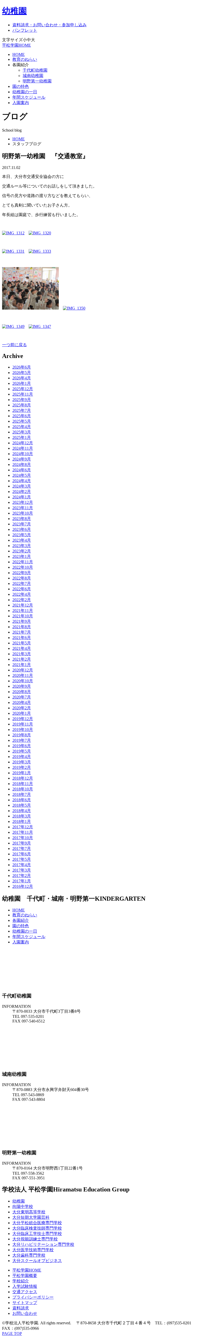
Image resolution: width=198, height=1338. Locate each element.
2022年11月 (22, 562)
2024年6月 (21, 470)
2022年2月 (21, 600)
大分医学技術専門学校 (33, 1250)
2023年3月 (21, 545)
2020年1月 (21, 713)
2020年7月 (21, 697)
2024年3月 (21, 486)
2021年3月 (21, 654)
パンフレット (24, 30)
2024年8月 (21, 464)
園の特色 (20, 86)
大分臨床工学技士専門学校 (37, 1233)
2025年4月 (21, 426)
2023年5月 (21, 535)
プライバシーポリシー (33, 1297)
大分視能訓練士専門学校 (35, 1239)
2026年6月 (21, 367)
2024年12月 (22, 443)
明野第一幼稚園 (37, 81)
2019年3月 (21, 762)
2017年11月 (22, 832)
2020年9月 (21, 686)
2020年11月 (22, 675)
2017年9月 (21, 843)
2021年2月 (21, 659)
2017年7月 (21, 848)
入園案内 (20, 102)
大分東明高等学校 (28, 1212)
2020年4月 (21, 702)
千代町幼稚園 (35, 70)
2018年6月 (21, 800)
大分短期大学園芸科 (31, 1217)
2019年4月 (21, 756)
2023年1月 (21, 556)
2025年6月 (21, 416)
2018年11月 (22, 783)
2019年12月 (22, 719)
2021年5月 (21, 643)
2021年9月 (21, 621)
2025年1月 (21, 437)
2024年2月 (21, 491)
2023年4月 (21, 540)
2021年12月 (22, 605)
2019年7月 (21, 740)
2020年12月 (22, 670)
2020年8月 (21, 691)
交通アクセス (24, 1292)
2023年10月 (22, 513)
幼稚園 (14, 10)
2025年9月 (21, 399)
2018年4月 (21, 810)
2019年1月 (21, 773)
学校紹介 (20, 1281)
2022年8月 (21, 578)
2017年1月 (21, 881)
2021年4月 (21, 648)
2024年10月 (22, 453)
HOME (18, 54)
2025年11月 (22, 394)
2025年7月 (21, 410)
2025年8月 (21, 405)
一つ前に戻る (14, 345)
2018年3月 (21, 816)
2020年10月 (22, 681)
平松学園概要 (24, 1275)
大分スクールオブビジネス (37, 1260)
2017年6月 (21, 854)
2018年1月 (21, 821)
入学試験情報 (24, 1286)
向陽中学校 (22, 1206)
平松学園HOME (16, 45)
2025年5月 (21, 421)
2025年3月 (21, 432)
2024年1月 (21, 497)
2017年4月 (21, 865)
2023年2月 (21, 551)
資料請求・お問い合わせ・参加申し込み (49, 25)
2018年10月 (22, 789)
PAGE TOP (12, 1333)
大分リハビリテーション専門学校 (43, 1244)
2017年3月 (21, 870)
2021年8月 (21, 627)
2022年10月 (22, 567)
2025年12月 (22, 389)
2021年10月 (22, 616)
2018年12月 (22, 778)
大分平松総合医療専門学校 (37, 1223)
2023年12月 (22, 502)
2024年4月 (21, 481)
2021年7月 (21, 632)
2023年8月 (21, 518)
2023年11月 (22, 508)
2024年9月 (21, 459)
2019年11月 (22, 724)
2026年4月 (21, 378)
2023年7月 (21, 524)
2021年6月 (21, 637)
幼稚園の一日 (24, 92)
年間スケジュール (28, 97)
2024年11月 (22, 448)
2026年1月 (21, 383)
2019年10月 (22, 729)
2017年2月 (21, 875)
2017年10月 (22, 838)
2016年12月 (22, 886)
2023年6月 (21, 529)
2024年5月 (21, 475)
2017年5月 (21, 859)
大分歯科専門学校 (28, 1255)
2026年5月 (21, 372)
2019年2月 (21, 767)
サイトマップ (24, 1302)
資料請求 (20, 1308)
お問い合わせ (24, 1313)
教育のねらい (24, 59)
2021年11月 (22, 610)
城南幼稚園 (33, 75)
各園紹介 (20, 920)
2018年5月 (21, 805)
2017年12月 (22, 827)
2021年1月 (21, 664)
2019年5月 (21, 751)
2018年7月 (21, 794)
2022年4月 (21, 594)
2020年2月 (21, 708)
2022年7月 (21, 583)
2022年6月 (21, 589)
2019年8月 (21, 735)
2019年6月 (21, 746)
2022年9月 (21, 572)
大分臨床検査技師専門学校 (37, 1228)
